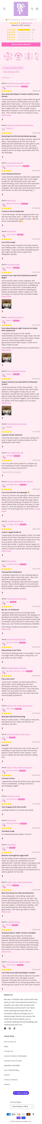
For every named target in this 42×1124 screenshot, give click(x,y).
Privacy (7, 1084)
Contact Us (8, 1051)
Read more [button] (6, 115)
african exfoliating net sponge (20, 125)
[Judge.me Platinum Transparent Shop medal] (8, 56)
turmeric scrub (13, 796)
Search (7, 1075)
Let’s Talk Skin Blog (11, 1070)
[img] (21, 23)
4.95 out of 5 (26, 23)
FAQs (6, 1047)
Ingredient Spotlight (12, 1065)
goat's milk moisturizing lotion (20, 706)
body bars (11, 200)
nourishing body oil (15, 317)
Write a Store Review (21, 44)
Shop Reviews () (11, 72)
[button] (4, 9)
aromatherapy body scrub (18, 734)
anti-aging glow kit (15, 163)
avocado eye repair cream (18, 83)
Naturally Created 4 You (23, 1121)
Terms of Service (11, 1080)
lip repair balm (13, 264)
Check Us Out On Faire (13, 1061)
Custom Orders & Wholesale (15, 1056)
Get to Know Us (10, 1042)
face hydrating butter (16, 371)
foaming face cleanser (17, 424)
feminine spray (13, 922)
